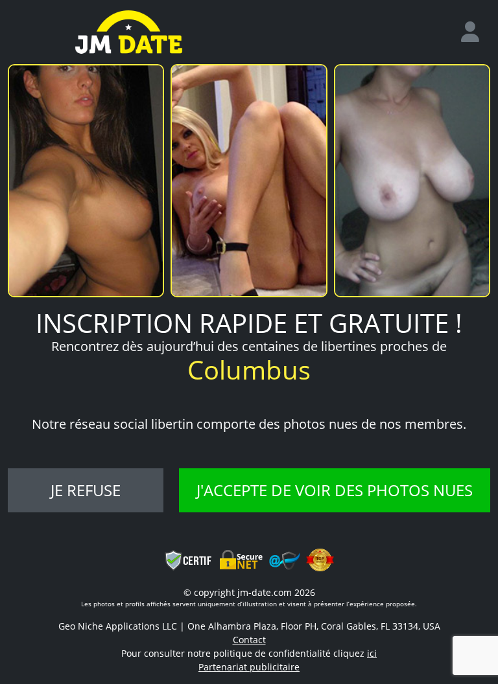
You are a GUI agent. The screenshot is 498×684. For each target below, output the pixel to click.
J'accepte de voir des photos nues (334, 490)
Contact (249, 639)
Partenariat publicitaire (249, 667)
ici (372, 653)
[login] (475, 32)
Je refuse (86, 490)
